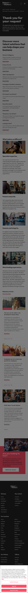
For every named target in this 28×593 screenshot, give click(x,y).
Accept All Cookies (14, 590)
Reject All (14, 586)
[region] (14, 579)
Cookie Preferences (14, 582)
